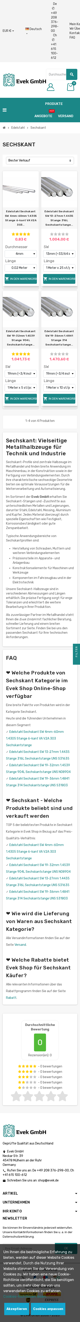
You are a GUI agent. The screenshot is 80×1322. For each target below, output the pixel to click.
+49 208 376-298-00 (53, 1170)
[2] (17, 234)
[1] (13, 234)
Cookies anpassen (48, 1309)
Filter (76, 652)
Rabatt (11, 998)
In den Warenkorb (21, 279)
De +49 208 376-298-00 (54, 17)
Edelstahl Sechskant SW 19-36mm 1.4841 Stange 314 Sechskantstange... (59, 338)
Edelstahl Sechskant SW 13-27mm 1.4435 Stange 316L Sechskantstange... (59, 218)
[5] (28, 234)
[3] (20, 234)
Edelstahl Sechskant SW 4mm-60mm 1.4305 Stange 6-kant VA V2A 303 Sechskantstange (35, 738)
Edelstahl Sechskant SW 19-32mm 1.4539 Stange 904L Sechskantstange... (21, 338)
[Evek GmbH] (24, 80)
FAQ (72, 37)
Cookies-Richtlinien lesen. (25, 1296)
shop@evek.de (48, 1180)
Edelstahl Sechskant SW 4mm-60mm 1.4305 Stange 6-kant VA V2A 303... (21, 218)
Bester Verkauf (19, 160)
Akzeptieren (16, 1309)
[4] (24, 234)
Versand (20, 945)
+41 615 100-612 (15, 1175)
